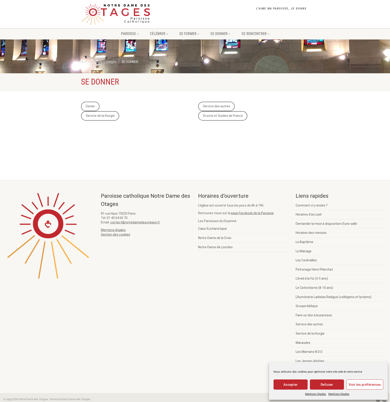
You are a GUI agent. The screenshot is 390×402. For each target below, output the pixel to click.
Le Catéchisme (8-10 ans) (314, 287)
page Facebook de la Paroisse (252, 213)
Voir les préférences (365, 385)
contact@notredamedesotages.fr (135, 222)
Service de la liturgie (100, 115)
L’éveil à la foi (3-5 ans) (312, 278)
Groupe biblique (307, 306)
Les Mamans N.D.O (309, 352)
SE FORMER (187, 34)
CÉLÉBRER (157, 34)
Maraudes (303, 343)
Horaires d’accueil (308, 214)
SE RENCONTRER (254, 34)
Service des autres (216, 106)
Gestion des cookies (115, 234)
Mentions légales (315, 394)
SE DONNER (219, 34)
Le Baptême (304, 242)
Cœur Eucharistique (212, 228)
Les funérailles (306, 260)
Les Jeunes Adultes (310, 361)
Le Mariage (303, 251)
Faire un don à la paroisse (314, 315)
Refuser (327, 385)
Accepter (290, 385)
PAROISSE (128, 34)
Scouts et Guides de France (223, 115)
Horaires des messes (311, 232)
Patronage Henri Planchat (314, 269)
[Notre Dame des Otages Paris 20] (117, 15)
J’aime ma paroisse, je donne (281, 8)
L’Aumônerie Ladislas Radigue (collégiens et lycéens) (333, 297)
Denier (90, 106)
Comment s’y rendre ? (311, 205)
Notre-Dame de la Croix (214, 238)
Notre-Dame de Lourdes (215, 247)
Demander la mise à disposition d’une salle (326, 223)
